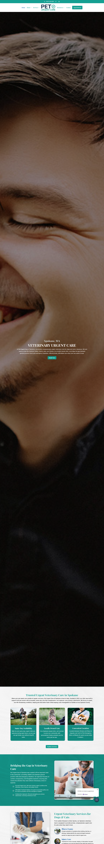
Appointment (77, 7)
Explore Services (52, 746)
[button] (97, 800)
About (28, 7)
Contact (68, 7)
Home (23, 7)
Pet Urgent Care (23, 349)
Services (35, 7)
